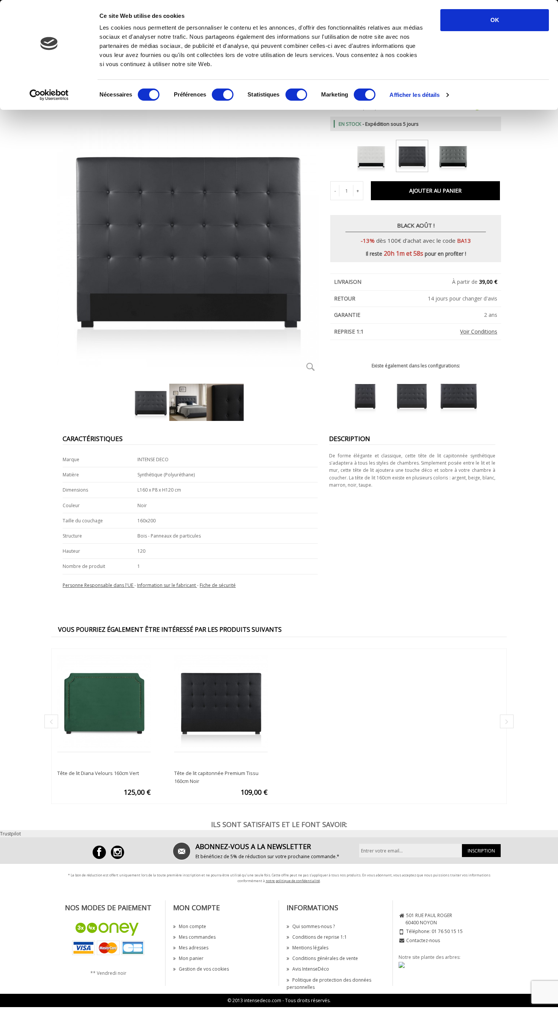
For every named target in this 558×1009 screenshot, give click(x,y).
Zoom (310, 366)
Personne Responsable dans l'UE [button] (98, 585)
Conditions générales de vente (325, 958)
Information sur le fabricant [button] (167, 585)
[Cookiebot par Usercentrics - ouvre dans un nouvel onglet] (49, 95)
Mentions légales (310, 947)
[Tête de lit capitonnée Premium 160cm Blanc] (375, 154)
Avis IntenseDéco (310, 969)
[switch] (222, 95)
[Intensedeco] (117, 852)
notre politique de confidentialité (293, 880)
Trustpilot (10, 833)
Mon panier (191, 958)
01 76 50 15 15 (447, 931)
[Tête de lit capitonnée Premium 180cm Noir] (462, 395)
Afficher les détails (414, 95)
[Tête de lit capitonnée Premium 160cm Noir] (416, 154)
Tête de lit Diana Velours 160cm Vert (98, 773)
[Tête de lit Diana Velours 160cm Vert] (104, 700)
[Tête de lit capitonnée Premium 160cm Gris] (457, 154)
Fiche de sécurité (218, 585)
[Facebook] (99, 852)
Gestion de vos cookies (204, 969)
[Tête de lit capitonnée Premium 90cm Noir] (369, 395)
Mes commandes (197, 937)
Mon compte (192, 926)
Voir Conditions (478, 331)
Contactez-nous (423, 940)
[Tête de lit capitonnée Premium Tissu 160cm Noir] (221, 700)
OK (494, 20)
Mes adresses (193, 947)
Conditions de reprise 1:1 (319, 937)
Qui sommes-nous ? (313, 926)
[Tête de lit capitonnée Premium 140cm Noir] (415, 395)
